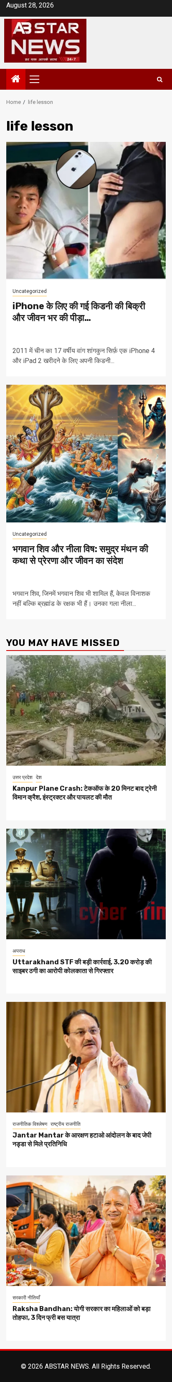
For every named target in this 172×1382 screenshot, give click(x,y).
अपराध (19, 951)
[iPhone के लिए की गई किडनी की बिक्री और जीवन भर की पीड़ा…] (86, 211)
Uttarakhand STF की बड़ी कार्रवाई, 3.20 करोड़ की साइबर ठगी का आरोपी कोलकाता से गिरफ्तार (82, 966)
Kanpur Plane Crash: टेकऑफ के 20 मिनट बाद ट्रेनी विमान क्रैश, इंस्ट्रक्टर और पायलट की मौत (85, 792)
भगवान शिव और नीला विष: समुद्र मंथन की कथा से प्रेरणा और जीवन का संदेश (80, 555)
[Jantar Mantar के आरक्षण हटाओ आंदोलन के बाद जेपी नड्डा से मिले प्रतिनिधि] (86, 1057)
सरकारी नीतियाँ (26, 1298)
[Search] (159, 79)
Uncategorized (30, 291)
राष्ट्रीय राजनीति (66, 1124)
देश (39, 777)
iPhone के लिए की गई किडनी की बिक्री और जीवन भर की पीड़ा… (79, 312)
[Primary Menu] (38, 79)
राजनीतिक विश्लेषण (30, 1124)
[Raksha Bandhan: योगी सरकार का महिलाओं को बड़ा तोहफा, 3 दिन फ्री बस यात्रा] (86, 1230)
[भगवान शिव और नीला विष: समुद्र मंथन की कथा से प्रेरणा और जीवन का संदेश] (86, 453)
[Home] (15, 80)
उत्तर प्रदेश (23, 777)
